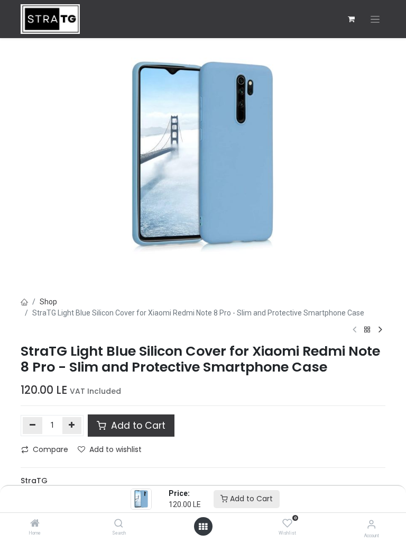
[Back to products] (367, 330)
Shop (48, 301)
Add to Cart (250, 498)
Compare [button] (50, 449)
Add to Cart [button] (136, 425)
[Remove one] (32, 425)
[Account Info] (371, 524)
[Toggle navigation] (375, 19)
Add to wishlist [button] (115, 449)
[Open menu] (203, 526)
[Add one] (72, 425)
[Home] (35, 524)
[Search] (119, 524)
